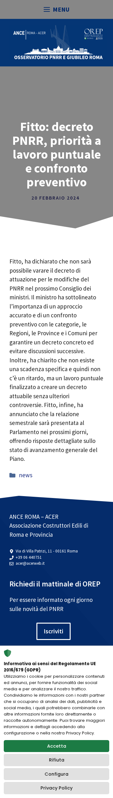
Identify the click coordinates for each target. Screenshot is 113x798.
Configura (56, 774)
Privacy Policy (56, 788)
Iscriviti (53, 631)
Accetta (56, 746)
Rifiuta (56, 760)
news (25, 475)
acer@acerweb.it (30, 563)
